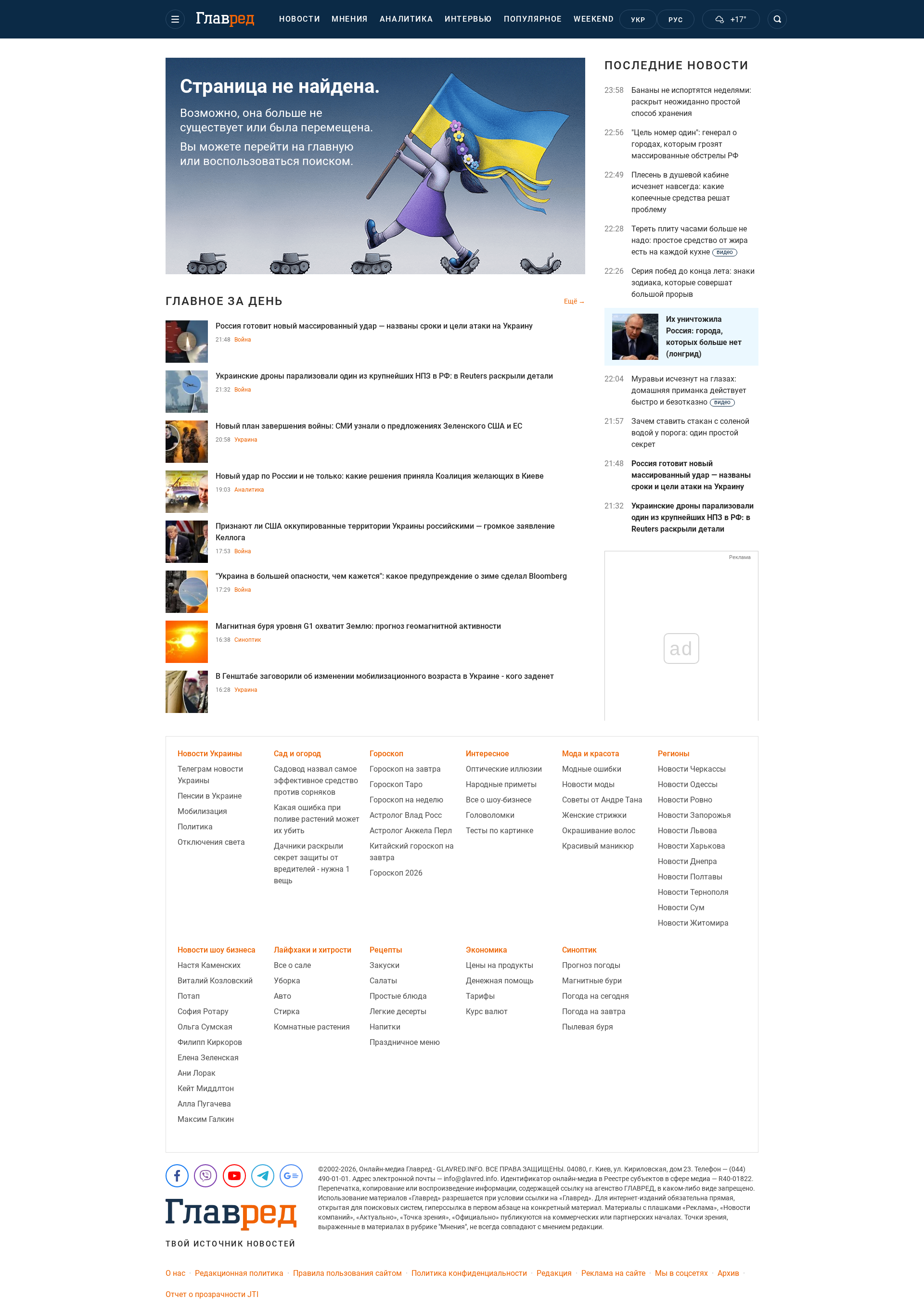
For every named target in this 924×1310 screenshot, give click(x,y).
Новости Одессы (688, 784)
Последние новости (676, 65)
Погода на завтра (594, 1011)
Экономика (486, 949)
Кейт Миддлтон (206, 1088)
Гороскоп (386, 753)
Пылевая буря (587, 1026)
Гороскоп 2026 (396, 873)
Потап (189, 996)
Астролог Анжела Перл (411, 830)
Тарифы (480, 996)
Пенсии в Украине (210, 796)
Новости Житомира (693, 923)
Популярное (533, 19)
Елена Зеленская (208, 1057)
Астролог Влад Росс (406, 815)
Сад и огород (297, 753)
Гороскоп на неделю (406, 799)
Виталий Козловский (215, 980)
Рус (675, 20)
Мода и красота (590, 753)
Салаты (383, 980)
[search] (777, 19)
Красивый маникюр (598, 846)
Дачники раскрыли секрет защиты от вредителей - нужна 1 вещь (312, 863)
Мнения (350, 19)
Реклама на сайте (613, 1273)
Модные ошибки (591, 769)
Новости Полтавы (690, 876)
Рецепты (386, 949)
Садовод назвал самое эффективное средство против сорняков (316, 780)
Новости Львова (687, 830)
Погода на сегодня (595, 996)
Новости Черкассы (692, 769)
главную (331, 146)
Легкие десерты (398, 1011)
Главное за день (224, 301)
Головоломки (490, 815)
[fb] (177, 1175)
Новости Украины (210, 753)
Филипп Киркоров (210, 1042)
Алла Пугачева (204, 1103)
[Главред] (225, 19)
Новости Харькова (691, 846)
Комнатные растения (312, 1026)
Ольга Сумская (205, 1026)
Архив (728, 1273)
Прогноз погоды (591, 965)
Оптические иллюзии (504, 769)
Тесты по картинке (499, 830)
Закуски (384, 965)
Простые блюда (398, 996)
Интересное (487, 753)
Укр (638, 20)
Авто (282, 996)
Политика (195, 826)
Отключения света (211, 842)
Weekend (594, 19)
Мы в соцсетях (681, 1273)
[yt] (234, 1175)
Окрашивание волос (598, 830)
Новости (299, 19)
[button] (175, 19)
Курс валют (487, 1011)
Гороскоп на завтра (405, 769)
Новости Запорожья (694, 815)
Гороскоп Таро (396, 784)
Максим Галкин (206, 1119)
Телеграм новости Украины (210, 774)
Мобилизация (202, 811)
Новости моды (588, 784)
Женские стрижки (594, 815)
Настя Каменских (209, 965)
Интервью (468, 19)
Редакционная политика (239, 1273)
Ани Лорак (197, 1073)
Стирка (287, 1011)
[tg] (262, 1175)
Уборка (287, 980)
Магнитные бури (592, 980)
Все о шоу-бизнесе (498, 799)
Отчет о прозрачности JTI (212, 1294)
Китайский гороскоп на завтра (412, 851)
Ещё (571, 301)
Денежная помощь (500, 980)
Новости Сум (681, 907)
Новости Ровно (685, 799)
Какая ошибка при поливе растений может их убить (316, 819)
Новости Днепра (687, 861)
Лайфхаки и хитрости (312, 949)
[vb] (205, 1175)
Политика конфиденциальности (469, 1273)
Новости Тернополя (693, 892)
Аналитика (406, 19)
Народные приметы (501, 784)
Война (242, 339)
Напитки (385, 1026)
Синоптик (247, 639)
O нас (175, 1273)
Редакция (554, 1273)
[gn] (291, 1175)
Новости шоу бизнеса (217, 949)
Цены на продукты (499, 965)
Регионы (674, 753)
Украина (245, 439)
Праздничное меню (405, 1042)
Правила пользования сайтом (347, 1273)
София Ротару (203, 1011)
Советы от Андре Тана (602, 799)
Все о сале (292, 965)
